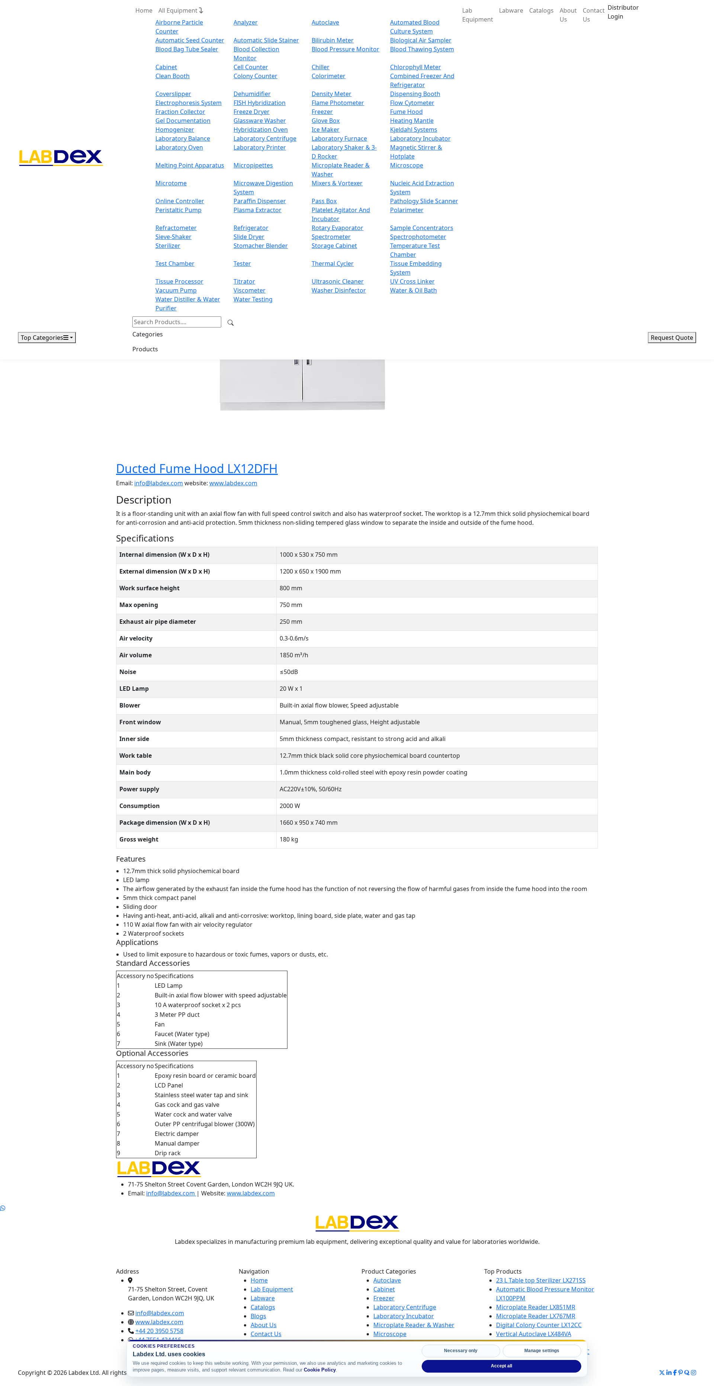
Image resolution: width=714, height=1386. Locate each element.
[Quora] (686, 1373)
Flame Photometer (338, 103)
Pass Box (324, 201)
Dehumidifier (252, 94)
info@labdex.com (158, 483)
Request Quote (672, 337)
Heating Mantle (412, 120)
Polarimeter (407, 210)
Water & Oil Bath (413, 290)
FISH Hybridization (260, 103)
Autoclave (325, 22)
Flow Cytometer (412, 103)
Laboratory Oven (179, 147)
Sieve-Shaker (173, 237)
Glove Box (326, 120)
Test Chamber (174, 263)
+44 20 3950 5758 (159, 1331)
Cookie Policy (320, 1370)
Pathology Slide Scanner (424, 201)
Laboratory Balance (182, 138)
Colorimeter (328, 76)
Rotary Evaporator (337, 228)
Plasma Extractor (258, 210)
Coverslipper (173, 94)
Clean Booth (172, 76)
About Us (568, 14)
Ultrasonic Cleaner (338, 281)
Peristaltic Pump (178, 210)
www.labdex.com (233, 483)
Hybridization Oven (261, 129)
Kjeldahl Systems (413, 129)
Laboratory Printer (260, 147)
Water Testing (253, 299)
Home (143, 10)
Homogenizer (174, 129)
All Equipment (178, 10)
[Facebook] (675, 1373)
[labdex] (159, 1168)
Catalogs (541, 10)
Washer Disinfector (339, 290)
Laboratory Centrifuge (265, 138)
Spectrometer (331, 237)
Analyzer (246, 22)
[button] (623, 12)
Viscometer (250, 290)
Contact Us (594, 14)
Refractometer (176, 228)
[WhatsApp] (2, 1208)
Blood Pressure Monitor (345, 49)
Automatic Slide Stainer (266, 40)
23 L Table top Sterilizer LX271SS (541, 1280)
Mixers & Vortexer (337, 183)
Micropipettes (253, 165)
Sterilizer (167, 246)
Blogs (258, 1316)
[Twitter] (662, 1373)
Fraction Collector (180, 112)
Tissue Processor (179, 281)
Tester (242, 263)
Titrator (244, 281)
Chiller (320, 67)
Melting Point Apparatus (189, 165)
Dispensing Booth (415, 94)
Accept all (501, 1366)
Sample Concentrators (421, 228)
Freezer (322, 112)
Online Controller (179, 201)
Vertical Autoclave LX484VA (533, 1334)
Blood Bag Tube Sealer (186, 49)
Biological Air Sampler (420, 40)
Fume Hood (406, 112)
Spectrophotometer (418, 237)
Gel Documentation (182, 120)
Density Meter (331, 94)
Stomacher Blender (261, 246)
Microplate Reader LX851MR (535, 1307)
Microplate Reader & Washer (413, 1325)
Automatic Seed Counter (189, 40)
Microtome (171, 183)
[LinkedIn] (669, 1373)
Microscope (406, 165)
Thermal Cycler (333, 263)
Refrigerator (251, 228)
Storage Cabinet (334, 246)
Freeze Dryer (252, 112)
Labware (511, 10)
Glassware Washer (260, 120)
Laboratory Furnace (339, 138)
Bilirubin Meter (333, 40)
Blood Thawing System (422, 49)
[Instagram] (693, 1373)
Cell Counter (251, 67)
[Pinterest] (680, 1373)
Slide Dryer (249, 237)
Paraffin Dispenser (260, 201)
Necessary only (460, 1350)
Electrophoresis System (188, 103)
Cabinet (166, 67)
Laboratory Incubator (420, 138)
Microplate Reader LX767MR (535, 1316)
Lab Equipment (477, 14)
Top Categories (42, 337)
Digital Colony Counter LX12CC (539, 1325)
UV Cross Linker (412, 281)
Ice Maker (326, 129)
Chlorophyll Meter (415, 67)
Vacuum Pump (176, 290)
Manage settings (541, 1350)
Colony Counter (255, 76)
